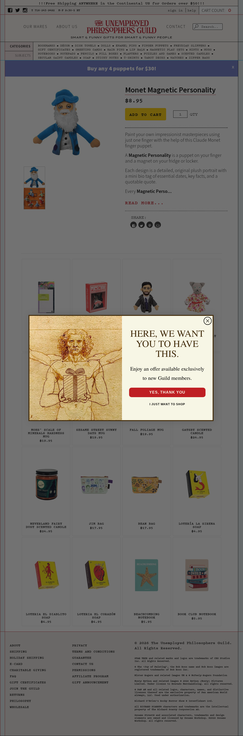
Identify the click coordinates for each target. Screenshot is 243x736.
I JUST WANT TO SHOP (167, 404)
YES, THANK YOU (167, 392)
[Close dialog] (207, 320)
